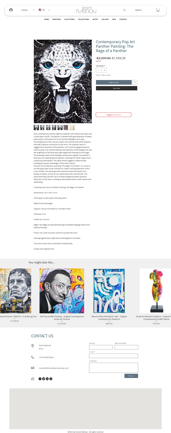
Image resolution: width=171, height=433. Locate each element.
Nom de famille (120, 344)
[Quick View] (61, 291)
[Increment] (104, 71)
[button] (28, 10)
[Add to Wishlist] (135, 83)
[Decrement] (98, 71)
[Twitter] (43, 379)
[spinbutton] (101, 71)
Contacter (93, 361)
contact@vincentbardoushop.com (54, 368)
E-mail (91, 352)
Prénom (92, 344)
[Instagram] (50, 379)
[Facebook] (40, 379)
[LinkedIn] (47, 379)
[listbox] (28, 10)
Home (36, 31)
